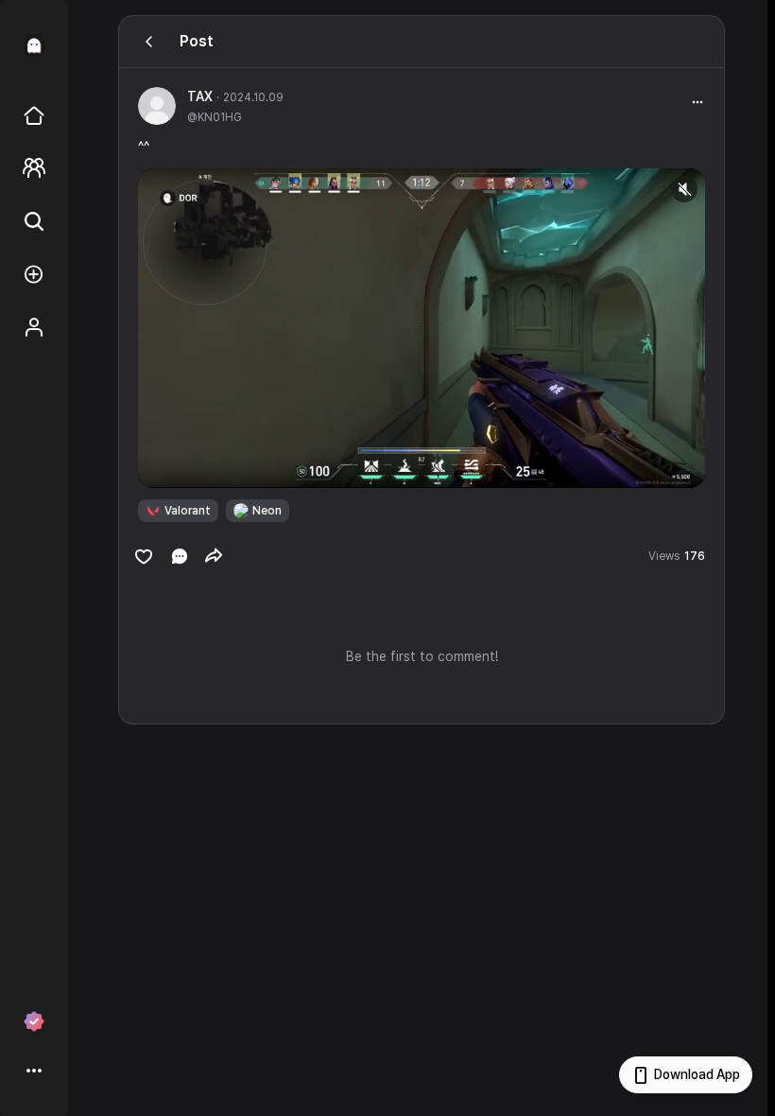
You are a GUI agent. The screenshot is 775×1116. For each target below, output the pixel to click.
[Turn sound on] (191, 465)
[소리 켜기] (684, 189)
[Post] (149, 41)
